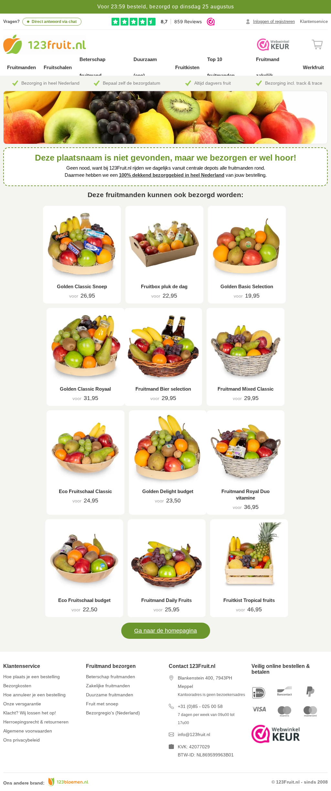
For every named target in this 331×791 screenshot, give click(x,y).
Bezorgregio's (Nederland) (113, 712)
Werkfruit (313, 67)
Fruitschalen (58, 67)
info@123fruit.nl (194, 734)
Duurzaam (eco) (145, 67)
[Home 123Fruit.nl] (52, 44)
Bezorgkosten (17, 685)
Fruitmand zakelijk (267, 67)
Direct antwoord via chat (54, 21)
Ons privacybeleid (21, 740)
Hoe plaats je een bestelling (31, 676)
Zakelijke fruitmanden (108, 685)
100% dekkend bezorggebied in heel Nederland (171, 175)
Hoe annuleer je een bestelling (34, 694)
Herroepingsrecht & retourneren (36, 721)
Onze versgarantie (22, 703)
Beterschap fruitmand (92, 67)
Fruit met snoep (102, 703)
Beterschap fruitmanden (110, 676)
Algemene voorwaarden (27, 730)
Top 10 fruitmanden (221, 67)
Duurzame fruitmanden (109, 694)
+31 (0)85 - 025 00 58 (200, 706)
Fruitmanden (21, 67)
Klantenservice (314, 21)
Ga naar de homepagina (165, 631)
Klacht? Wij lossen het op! (29, 712)
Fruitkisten (187, 67)
